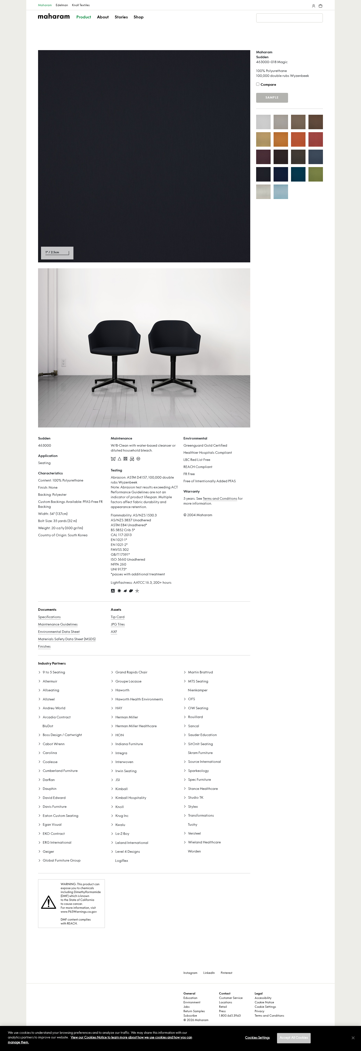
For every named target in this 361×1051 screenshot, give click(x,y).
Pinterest (226, 973)
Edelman (62, 5)
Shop (139, 17)
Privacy (259, 1011)
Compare (268, 85)
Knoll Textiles (81, 5)
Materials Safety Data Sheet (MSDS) (67, 639)
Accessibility (263, 998)
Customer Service (231, 998)
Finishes (44, 647)
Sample (272, 97)
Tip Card (118, 617)
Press (222, 1011)
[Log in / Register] (313, 4)
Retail (223, 1007)
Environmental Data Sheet (59, 632)
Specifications (49, 617)
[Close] (353, 1038)
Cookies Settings (257, 1038)
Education (190, 998)
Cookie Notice (264, 1002)
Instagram (190, 973)
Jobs (186, 1007)
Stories (121, 17)
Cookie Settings (265, 1007)
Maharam (45, 5)
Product (83, 17)
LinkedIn (209, 973)
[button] (84, 22)
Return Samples (194, 1011)
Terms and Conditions (220, 499)
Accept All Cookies (294, 1038)
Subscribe (190, 1016)
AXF (114, 632)
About (103, 17)
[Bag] (320, 4)
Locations (225, 1002)
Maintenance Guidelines (58, 624)
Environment (191, 1002)
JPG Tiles (118, 624)
